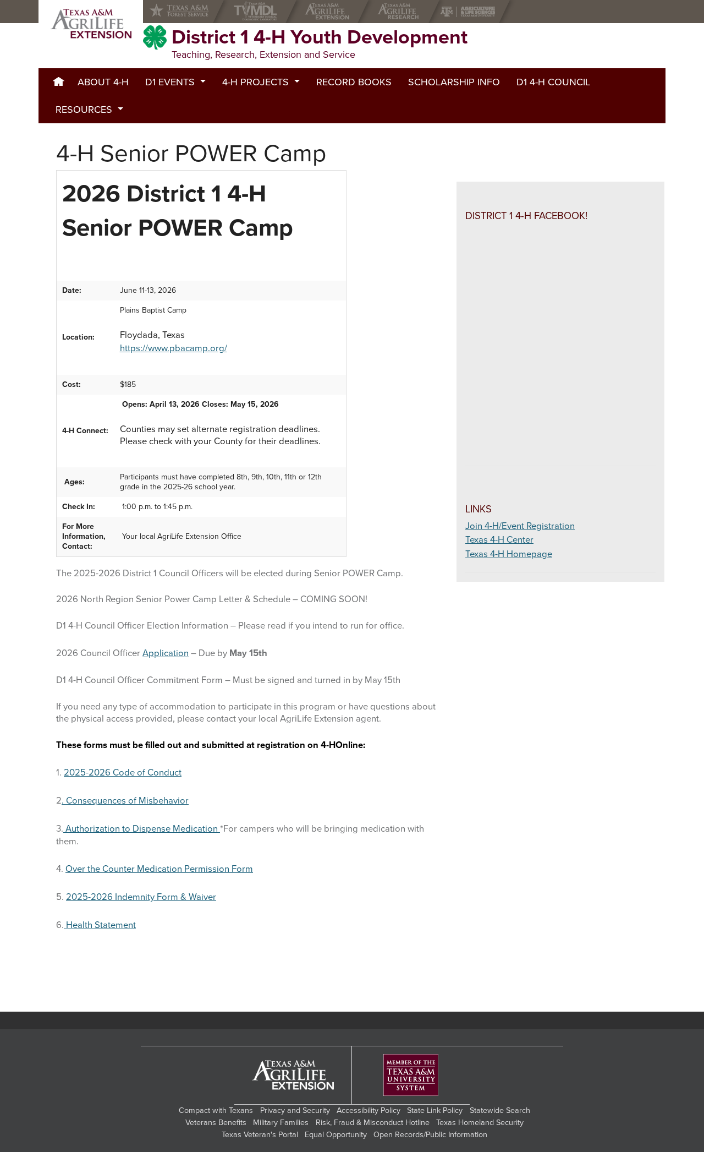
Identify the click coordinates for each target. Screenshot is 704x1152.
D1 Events (170, 82)
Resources (84, 109)
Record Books (354, 82)
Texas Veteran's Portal (260, 1134)
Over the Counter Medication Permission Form (159, 869)
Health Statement (100, 925)
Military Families (281, 1122)
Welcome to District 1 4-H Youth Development (58, 82)
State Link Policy (435, 1110)
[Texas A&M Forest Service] (188, 11)
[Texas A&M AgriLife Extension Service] (330, 11)
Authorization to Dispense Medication (141, 828)
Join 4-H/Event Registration (520, 526)
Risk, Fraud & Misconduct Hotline (373, 1122)
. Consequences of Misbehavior (125, 800)
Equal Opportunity (336, 1134)
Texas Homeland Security (480, 1122)
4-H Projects (255, 82)
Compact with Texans (216, 1110)
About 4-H (103, 82)
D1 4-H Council (553, 82)
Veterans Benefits (215, 1122)
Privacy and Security (295, 1110)
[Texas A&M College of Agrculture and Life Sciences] (471, 11)
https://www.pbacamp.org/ (173, 348)
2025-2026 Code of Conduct (123, 772)
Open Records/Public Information (430, 1134)
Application (165, 653)
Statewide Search (500, 1110)
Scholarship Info (454, 82)
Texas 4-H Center (499, 539)
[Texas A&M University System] (411, 1075)
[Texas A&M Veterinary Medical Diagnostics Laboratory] (258, 11)
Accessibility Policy (368, 1110)
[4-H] (155, 37)
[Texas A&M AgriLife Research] (401, 11)
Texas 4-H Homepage (508, 554)
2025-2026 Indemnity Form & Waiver (141, 897)
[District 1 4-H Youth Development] (90, 24)
